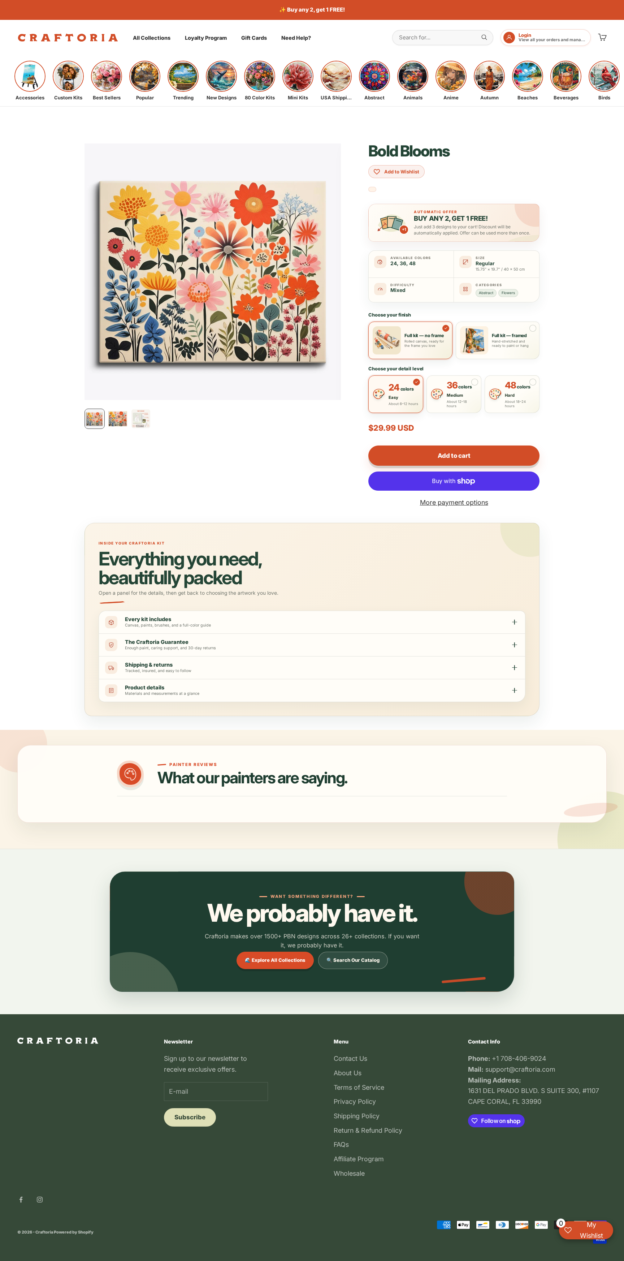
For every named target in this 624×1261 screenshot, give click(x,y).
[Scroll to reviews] (372, 189)
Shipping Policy (357, 1116)
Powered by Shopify (74, 1232)
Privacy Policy (355, 1101)
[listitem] (30, 80)
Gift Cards (254, 38)
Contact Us (350, 1058)
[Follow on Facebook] (21, 1199)
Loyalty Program (206, 38)
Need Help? (296, 38)
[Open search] (484, 37)
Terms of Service (359, 1087)
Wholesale (349, 1173)
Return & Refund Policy (368, 1130)
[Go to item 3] (141, 419)
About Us (347, 1073)
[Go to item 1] (94, 419)
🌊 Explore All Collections (275, 960)
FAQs (341, 1144)
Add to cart (454, 455)
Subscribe (189, 1117)
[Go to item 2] (118, 419)
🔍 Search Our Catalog (353, 960)
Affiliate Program (359, 1159)
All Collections (151, 38)
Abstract (486, 292)
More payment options (454, 502)
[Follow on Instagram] (39, 1199)
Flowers (508, 292)
